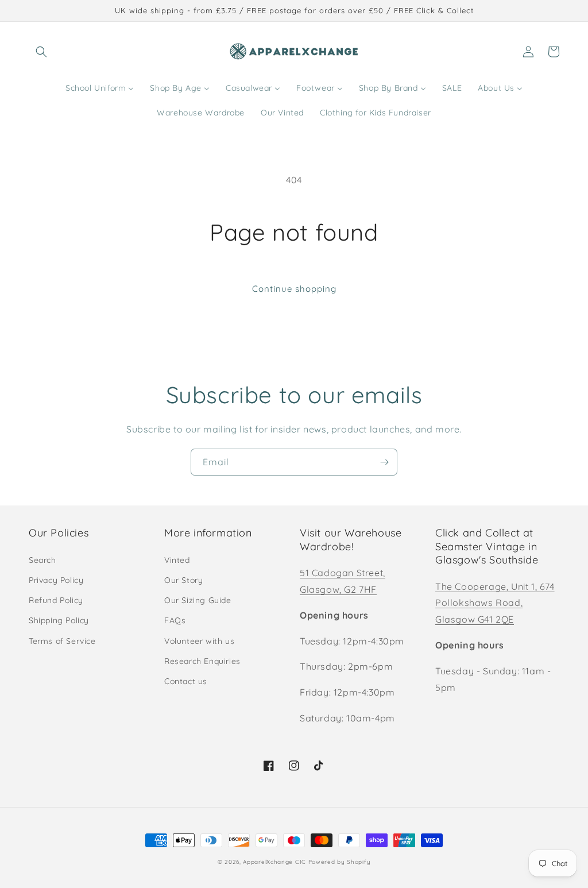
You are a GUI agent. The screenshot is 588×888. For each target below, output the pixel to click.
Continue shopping (294, 288)
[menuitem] (99, 88)
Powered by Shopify (339, 862)
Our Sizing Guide (197, 600)
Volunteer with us (199, 641)
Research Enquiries (202, 661)
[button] (41, 51)
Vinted (177, 560)
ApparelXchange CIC (274, 862)
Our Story (183, 580)
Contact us (185, 681)
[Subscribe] (384, 462)
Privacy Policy (56, 580)
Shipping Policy (59, 620)
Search (42, 560)
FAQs (174, 620)
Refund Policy (56, 600)
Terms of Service (62, 641)
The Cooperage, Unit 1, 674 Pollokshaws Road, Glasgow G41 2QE (495, 603)
